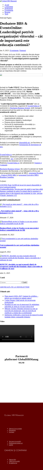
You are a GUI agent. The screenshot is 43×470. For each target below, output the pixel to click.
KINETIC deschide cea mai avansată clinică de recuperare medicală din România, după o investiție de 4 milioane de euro (21, 266)
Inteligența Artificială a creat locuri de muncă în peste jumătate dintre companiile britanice (24, 316)
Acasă (7, 5)
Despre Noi (12, 459)
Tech (6, 14)
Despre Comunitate (15, 428)
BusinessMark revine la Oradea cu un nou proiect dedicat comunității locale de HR (19, 229)
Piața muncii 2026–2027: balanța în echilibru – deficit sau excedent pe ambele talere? (21, 297)
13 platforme (13, 463)
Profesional (9, 8)
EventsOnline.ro (33, 106)
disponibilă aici (24, 143)
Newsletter (12, 430)
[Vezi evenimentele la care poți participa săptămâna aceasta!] (21, 241)
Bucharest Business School (20, 108)
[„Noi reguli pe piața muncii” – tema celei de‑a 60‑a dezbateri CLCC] (21, 206)
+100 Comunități (14, 461)
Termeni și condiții (15, 441)
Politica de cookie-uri (16, 443)
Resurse (7, 12)
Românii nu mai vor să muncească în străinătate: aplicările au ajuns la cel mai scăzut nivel (22, 305)
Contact (11, 432)
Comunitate (9, 7)
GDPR (11, 445)
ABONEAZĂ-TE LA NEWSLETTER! (14, 287)
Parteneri (22, 50)
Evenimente (9, 10)
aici (12, 159)
